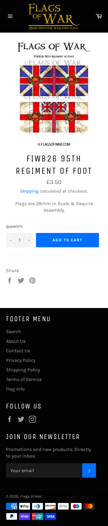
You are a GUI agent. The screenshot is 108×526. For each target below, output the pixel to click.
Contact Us (18, 350)
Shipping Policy (23, 370)
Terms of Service (24, 379)
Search (13, 331)
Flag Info (15, 389)
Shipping (29, 191)
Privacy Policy (20, 360)
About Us (16, 341)
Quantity (14, 227)
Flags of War (31, 496)
